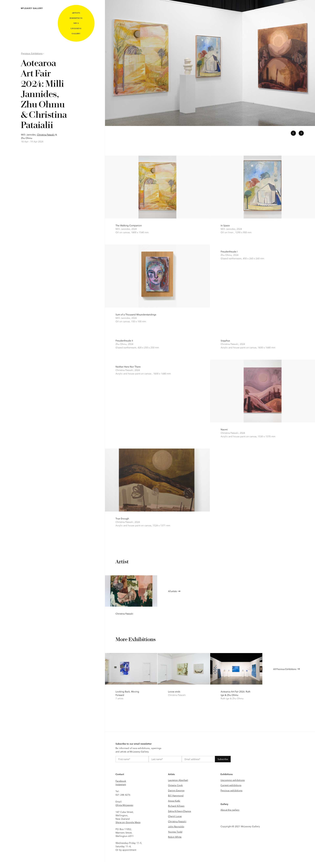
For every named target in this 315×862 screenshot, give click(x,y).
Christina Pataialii (46, 134)
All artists (172, 591)
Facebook (121, 780)
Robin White (174, 836)
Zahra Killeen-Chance (179, 811)
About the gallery (230, 809)
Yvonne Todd (175, 831)
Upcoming (76, 28)
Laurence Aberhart (178, 780)
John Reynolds (176, 826)
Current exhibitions (230, 785)
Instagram (121, 784)
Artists (76, 13)
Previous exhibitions (231, 790)
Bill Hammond (176, 795)
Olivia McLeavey (124, 805)
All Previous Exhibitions (284, 669)
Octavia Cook (175, 785)
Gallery (76, 33)
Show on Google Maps (128, 822)
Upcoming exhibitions (232, 780)
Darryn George (176, 790)
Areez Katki (174, 800)
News (76, 23)
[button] (293, 133)
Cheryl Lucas (175, 816)
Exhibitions (76, 18)
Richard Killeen (176, 805)
